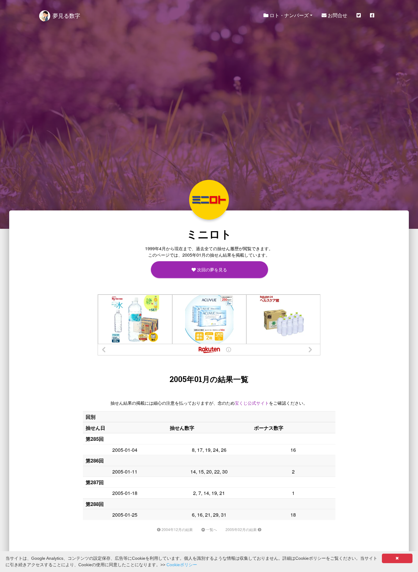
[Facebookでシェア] (372, 15)
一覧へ (211, 529)
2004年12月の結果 (177, 529)
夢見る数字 (66, 15)
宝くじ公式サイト (252, 403)
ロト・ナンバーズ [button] (288, 15)
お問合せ (337, 15)
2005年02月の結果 (242, 529)
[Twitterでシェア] (358, 15)
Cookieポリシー (181, 564)
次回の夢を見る (211, 269)
